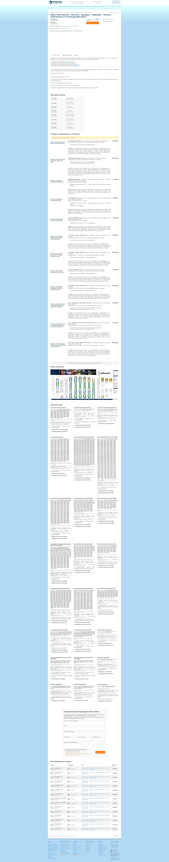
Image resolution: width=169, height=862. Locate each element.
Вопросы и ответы (102, 848)
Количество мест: (82, 737)
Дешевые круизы (52, 853)
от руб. (96, 19)
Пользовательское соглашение (72, 752)
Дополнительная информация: (71, 742)
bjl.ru (112, 860)
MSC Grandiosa (73, 768)
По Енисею (87, 850)
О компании (112, 6)
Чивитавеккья (75, 26)
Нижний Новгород (77, 849)
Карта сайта (116, 836)
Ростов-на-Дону (76, 853)
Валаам (74, 845)
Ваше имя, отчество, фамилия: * (71, 720)
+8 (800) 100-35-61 (116, 2)
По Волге (87, 844)
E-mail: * (66, 726)
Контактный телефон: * (69, 731)
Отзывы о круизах (102, 846)
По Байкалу (88, 849)
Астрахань (75, 852)
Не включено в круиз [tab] (67, 55)
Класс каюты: (67, 737)
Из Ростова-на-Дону (64, 853)
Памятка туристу (102, 849)
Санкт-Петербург (77, 846)
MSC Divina (72, 773)
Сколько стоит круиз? (52, 854)
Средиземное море (64, 28)
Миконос (66, 26)
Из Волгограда (63, 852)
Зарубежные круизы (73, 6)
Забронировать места (92, 23)
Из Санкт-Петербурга (65, 845)
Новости (100, 844)
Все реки (87, 852)
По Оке (87, 845)
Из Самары (62, 849)
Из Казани (62, 846)
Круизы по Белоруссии (53, 846)
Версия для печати (114, 12)
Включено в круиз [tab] (56, 55)
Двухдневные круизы (53, 848)
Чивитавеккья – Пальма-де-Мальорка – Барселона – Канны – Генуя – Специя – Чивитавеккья (95, 768)
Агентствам (100, 853)
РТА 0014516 (113, 856)
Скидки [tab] (75, 55)
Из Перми (62, 850)
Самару (74, 850)
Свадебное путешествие (101, 851)
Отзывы (103, 6)
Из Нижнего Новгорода (65, 848)
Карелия (75, 844)
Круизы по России (64, 6)
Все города (62, 854)
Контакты (118, 6)
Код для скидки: (96, 737)
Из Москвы (62, 844)
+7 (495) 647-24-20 (116, 1)
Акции (107, 6)
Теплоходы (81, 6)
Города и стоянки (96, 6)
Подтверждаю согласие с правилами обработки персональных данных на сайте (76, 751)
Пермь (74, 848)
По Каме (87, 848)
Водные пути (88, 6)
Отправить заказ (100, 752)
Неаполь (70, 26)
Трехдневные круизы (53, 849)
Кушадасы (61, 26)
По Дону (87, 846)
